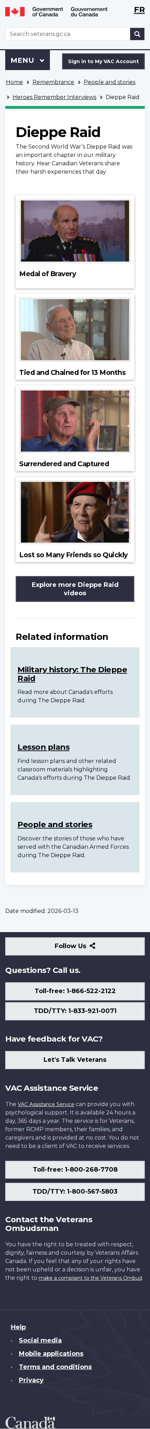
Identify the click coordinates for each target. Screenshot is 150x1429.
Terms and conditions (55, 1367)
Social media (40, 1340)
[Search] (137, 34)
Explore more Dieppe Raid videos (75, 589)
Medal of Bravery (47, 274)
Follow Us (86, 948)
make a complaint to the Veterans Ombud (90, 1278)
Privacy (31, 1380)
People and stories (109, 82)
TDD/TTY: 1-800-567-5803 (75, 1191)
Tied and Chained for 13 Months (72, 372)
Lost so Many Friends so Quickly (73, 555)
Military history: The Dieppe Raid (72, 674)
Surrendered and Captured (64, 464)
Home (14, 82)
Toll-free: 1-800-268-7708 (75, 1169)
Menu (23, 60)
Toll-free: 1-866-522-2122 (75, 991)
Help (18, 1327)
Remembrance (53, 82)
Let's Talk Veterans (75, 1060)
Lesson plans (43, 747)
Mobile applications (51, 1354)
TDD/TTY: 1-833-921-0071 (75, 1011)
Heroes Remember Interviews (54, 97)
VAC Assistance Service (46, 1104)
